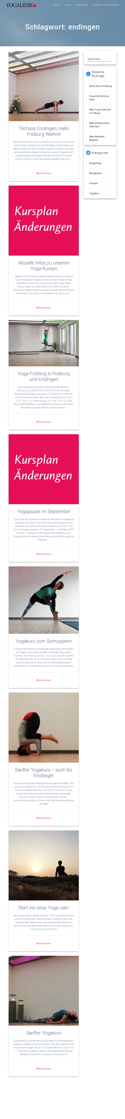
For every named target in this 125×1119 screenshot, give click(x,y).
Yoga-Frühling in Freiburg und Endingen (44, 376)
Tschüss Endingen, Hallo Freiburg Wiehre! (44, 131)
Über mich (82, 5)
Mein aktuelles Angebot (96, 138)
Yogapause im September (43, 511)
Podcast (93, 183)
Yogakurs (94, 193)
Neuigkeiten (95, 173)
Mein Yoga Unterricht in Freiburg (100, 111)
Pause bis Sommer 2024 (99, 98)
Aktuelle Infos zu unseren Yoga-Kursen (43, 265)
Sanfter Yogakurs (43, 1033)
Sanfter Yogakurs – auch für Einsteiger (43, 772)
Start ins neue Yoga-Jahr (43, 907)
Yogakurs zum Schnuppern (44, 641)
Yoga (67, 5)
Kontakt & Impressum (106, 5)
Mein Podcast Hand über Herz (99, 125)
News (56, 5)
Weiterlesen (43, 173)
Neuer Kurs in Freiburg (100, 86)
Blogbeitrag (95, 163)
